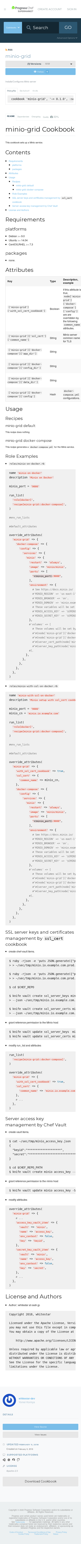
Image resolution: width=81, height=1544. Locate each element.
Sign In (71, 9)
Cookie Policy (23, 1534)
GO (68, 27)
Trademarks (20, 1522)
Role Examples (19, 193)
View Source (40, 1427)
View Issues (40, 1434)
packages (17, 169)
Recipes (16, 181)
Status (55, 1534)
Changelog (36, 116)
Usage (12, 177)
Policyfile (11, 91)
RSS (9, 49)
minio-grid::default (25, 185)
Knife (35, 91)
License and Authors (19, 210)
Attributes (13, 173)
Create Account (50, 9)
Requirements (16, 161)
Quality (51, 116)
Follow (42, 71)
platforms (16, 164)
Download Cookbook (40, 1481)
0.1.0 (38, 64)
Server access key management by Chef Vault (35, 205)
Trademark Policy (41, 1534)
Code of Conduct (16, 1532)
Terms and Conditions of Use (39, 1532)
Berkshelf (24, 91)
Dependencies (23, 116)
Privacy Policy (61, 1532)
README (11, 116)
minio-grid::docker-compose (29, 189)
